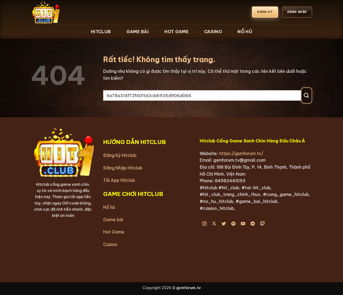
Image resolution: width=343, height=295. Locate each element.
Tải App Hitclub (119, 180)
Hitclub (101, 31)
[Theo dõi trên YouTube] (243, 223)
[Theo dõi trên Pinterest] (233, 223)
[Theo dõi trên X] (214, 223)
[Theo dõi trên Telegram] (252, 223)
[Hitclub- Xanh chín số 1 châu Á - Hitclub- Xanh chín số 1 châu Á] (57, 12)
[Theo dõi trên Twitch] (262, 223)
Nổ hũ (109, 207)
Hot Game (176, 31)
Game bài (113, 219)
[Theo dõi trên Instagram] (204, 223)
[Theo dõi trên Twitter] (223, 223)
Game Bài (137, 31)
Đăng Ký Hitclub (119, 155)
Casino (213, 31)
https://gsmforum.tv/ (241, 153)
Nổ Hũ (244, 31)
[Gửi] (306, 95)
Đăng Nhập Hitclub (122, 168)
